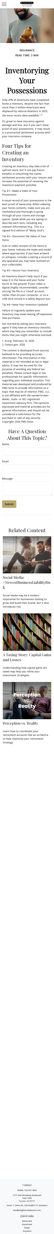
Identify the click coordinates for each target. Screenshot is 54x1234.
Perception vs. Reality (20, 723)
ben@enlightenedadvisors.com (27, 1210)
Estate (27, 1227)
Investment (27, 1224)
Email (5, 461)
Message (7, 478)
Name (5, 444)
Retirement (27, 1221)
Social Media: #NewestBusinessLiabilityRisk (26, 582)
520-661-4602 (30, 1190)
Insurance (27, 1231)
